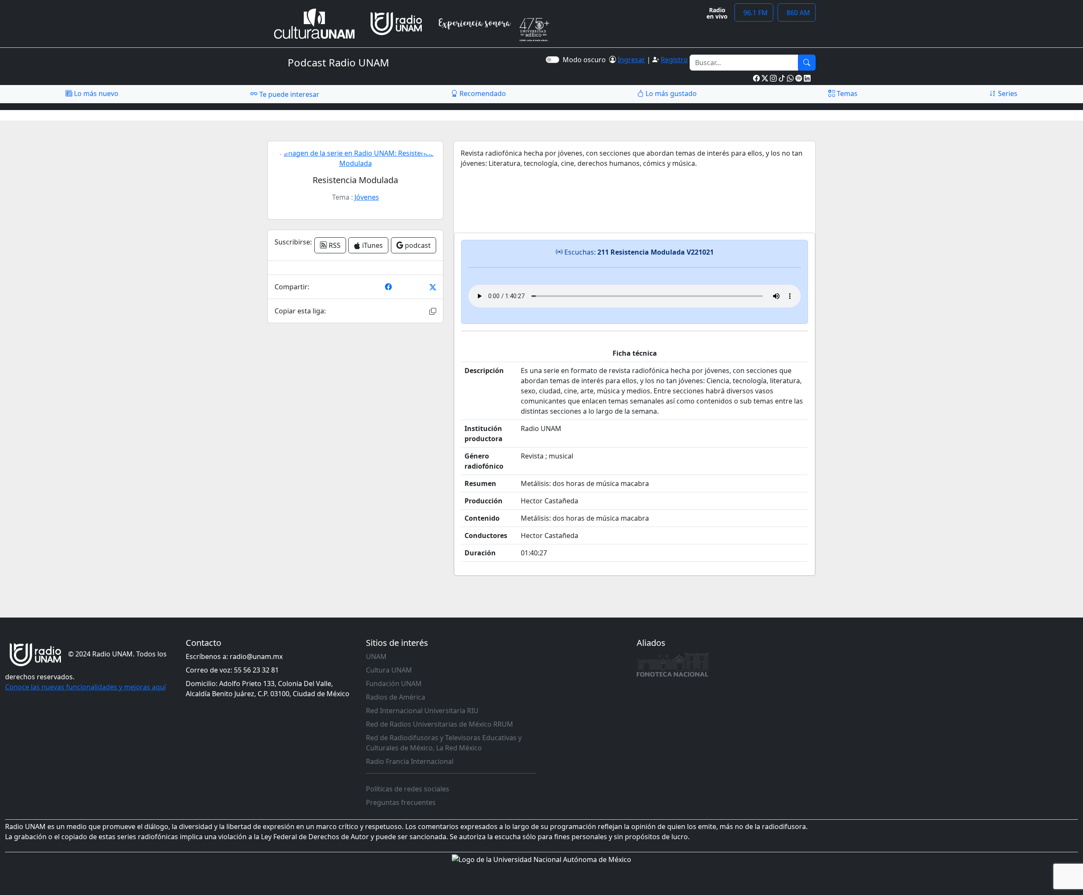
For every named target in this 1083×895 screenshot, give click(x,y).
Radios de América (395, 697)
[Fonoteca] (673, 664)
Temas (846, 93)
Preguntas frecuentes (401, 802)
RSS (334, 245)
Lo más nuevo (95, 93)
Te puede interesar (288, 94)
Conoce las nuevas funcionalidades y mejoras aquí (85, 687)
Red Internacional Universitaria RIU (422, 710)
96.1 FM (754, 12)
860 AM (796, 12)
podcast (417, 245)
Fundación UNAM (394, 683)
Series (1006, 93)
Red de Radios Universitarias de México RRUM (439, 724)
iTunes (371, 245)
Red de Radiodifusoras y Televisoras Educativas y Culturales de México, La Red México (444, 742)
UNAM (376, 656)
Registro (674, 59)
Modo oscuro (586, 59)
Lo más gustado (670, 93)
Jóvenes (367, 197)
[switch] (552, 59)
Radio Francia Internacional (410, 761)
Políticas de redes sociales (407, 788)
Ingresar (631, 59)
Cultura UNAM (389, 670)
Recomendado (482, 93)
